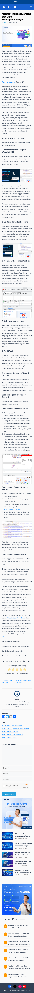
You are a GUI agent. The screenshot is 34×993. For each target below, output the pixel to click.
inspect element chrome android (12, 734)
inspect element (7, 728)
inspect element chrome (10, 731)
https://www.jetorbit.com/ (12, 509)
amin (16, 838)
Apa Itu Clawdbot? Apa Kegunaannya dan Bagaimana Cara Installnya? (18, 976)
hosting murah (17, 725)
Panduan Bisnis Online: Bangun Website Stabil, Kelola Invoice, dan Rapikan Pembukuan (18, 944)
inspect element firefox (9, 737)
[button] (27, 6)
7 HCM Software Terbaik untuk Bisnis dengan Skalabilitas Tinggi (23, 846)
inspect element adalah (21, 728)
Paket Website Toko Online (15, 618)
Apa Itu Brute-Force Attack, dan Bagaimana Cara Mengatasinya (23, 872)
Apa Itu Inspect (9, 82)
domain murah (6, 725)
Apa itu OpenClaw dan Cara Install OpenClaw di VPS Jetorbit (23, 855)
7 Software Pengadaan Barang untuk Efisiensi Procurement (23, 836)
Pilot (5, 22)
